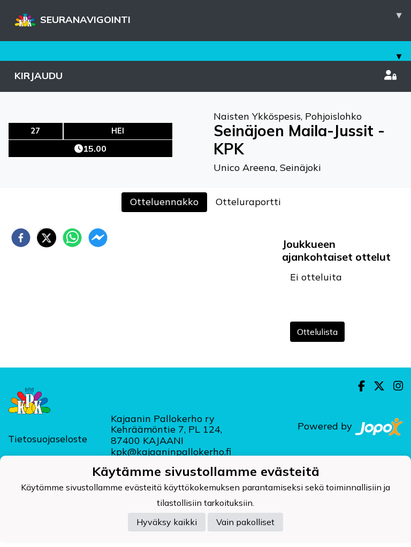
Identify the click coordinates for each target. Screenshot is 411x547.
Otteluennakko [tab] (164, 202)
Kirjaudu (38, 75)
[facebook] (21, 237)
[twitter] (46, 237)
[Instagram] (394, 386)
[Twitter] (375, 386)
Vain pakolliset (245, 522)
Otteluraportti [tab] (248, 202)
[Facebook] (357, 386)
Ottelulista (317, 331)
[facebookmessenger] (98, 237)
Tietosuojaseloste (47, 439)
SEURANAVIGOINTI (220, 17)
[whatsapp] (72, 237)
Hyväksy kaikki (166, 522)
